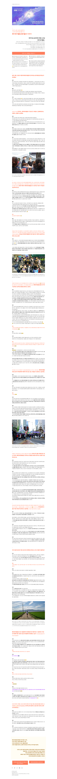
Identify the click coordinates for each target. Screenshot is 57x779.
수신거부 (13, 774)
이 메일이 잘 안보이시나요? (16, 4)
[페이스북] (12, 768)
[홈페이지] (22, 768)
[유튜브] (19, 768)
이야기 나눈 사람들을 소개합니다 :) (28, 53)
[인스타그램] (17, 768)
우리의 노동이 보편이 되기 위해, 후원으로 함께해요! (20, 762)
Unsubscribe (16, 774)
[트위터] (15, 768)
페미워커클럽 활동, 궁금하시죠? (37, 762)
